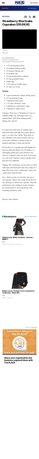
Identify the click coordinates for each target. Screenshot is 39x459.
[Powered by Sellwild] (34, 327)
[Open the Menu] (3, 2)
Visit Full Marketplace (30, 216)
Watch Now (33, 2)
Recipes (6, 16)
